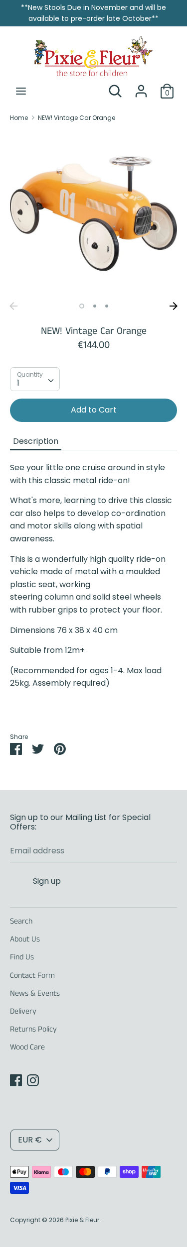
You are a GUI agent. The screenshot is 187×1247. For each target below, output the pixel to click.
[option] (93, 213)
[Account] (141, 87)
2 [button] (94, 306)
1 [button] (81, 306)
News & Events (35, 993)
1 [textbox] (18, 383)
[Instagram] (33, 1080)
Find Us (22, 957)
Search (21, 921)
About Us (25, 939)
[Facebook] (16, 1080)
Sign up (47, 881)
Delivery (23, 1011)
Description (35, 441)
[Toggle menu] (21, 91)
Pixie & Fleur (82, 1220)
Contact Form (32, 975)
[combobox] (35, 379)
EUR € (30, 1139)
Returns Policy (33, 1029)
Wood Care (27, 1047)
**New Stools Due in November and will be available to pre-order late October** (93, 12)
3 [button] (106, 306)
